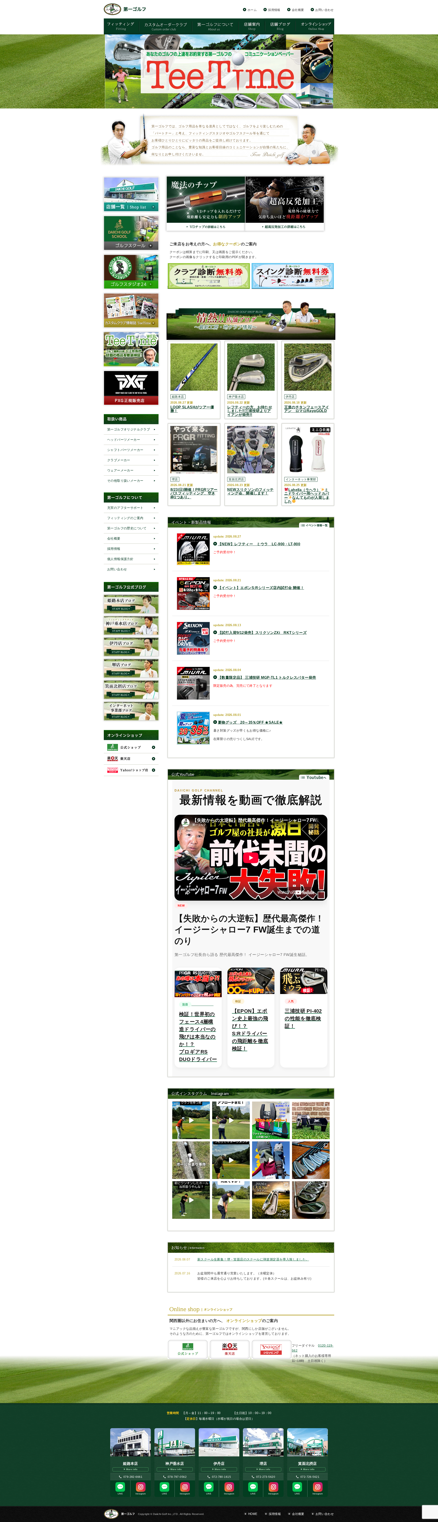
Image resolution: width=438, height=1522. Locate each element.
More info (131, 1469)
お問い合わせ (324, 9)
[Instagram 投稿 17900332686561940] (191, 1160)
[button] (219, 71)
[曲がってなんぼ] (231, 1160)
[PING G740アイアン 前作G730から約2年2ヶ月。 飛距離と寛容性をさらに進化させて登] (311, 1200)
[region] (219, 71)
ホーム (252, 9)
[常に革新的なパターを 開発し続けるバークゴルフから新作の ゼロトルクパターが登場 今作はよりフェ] (271, 1120)
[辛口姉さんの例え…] (191, 1200)
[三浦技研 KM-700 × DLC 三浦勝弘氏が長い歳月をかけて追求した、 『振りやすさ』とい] (311, 1160)
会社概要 (298, 9)
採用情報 (274, 9)
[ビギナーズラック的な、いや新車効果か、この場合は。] (191, 1120)
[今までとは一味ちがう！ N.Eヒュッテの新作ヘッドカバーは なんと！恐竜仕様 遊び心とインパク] (271, 1160)
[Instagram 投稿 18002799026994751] (231, 1120)
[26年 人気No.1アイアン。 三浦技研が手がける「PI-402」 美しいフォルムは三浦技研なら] (271, 1200)
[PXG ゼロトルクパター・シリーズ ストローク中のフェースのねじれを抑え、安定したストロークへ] (311, 1120)
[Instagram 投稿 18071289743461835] (231, 1200)
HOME (253, 1513)
